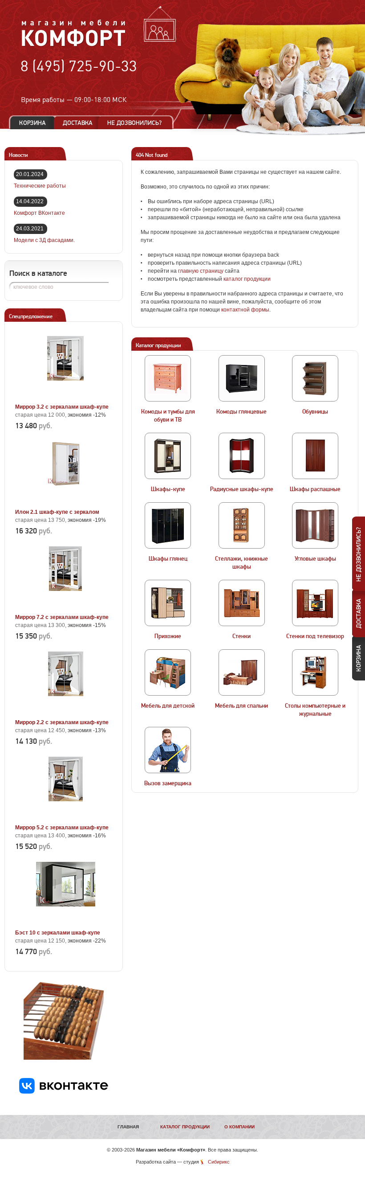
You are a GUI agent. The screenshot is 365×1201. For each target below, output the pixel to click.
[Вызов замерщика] (168, 750)
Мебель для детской (168, 705)
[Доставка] (77, 122)
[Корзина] (32, 122)
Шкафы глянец (168, 558)
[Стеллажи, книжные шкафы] (241, 525)
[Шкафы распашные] (315, 456)
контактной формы (245, 310)
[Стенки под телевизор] (315, 603)
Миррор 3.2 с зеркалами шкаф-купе (62, 407)
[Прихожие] (168, 603)
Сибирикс (219, 1161)
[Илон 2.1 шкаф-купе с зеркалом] (65, 502)
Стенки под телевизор (315, 636)
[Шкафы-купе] (168, 456)
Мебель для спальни (241, 705)
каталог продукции (247, 279)
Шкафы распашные (315, 489)
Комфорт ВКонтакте (39, 213)
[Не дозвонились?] (137, 122)
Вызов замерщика (167, 783)
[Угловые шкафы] (315, 525)
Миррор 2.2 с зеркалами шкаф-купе (62, 722)
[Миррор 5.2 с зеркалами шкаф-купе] (65, 817)
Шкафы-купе (168, 489)
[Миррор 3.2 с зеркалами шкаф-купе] (65, 397)
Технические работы (40, 186)
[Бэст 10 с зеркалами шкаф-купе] (65, 922)
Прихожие (167, 636)
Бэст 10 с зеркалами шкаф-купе (57, 933)
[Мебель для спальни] (241, 672)
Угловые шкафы (315, 558)
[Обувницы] (315, 378)
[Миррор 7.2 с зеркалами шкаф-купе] (65, 607)
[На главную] (74, 45)
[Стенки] (241, 603)
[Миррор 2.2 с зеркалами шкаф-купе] (65, 712)
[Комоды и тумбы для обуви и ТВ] (168, 378)
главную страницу (200, 271)
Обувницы (315, 411)
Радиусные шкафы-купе (241, 489)
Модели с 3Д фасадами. (44, 240)
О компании (239, 1126)
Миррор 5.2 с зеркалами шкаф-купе (62, 827)
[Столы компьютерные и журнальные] (315, 672)
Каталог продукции (185, 1126)
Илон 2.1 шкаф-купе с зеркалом (57, 512)
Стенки (241, 636)
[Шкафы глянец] (168, 525)
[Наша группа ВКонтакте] (63, 1092)
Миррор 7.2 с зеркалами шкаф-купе (62, 617)
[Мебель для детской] (168, 672)
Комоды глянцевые (241, 411)
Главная (128, 1126)
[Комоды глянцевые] (241, 378)
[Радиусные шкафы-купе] (241, 456)
